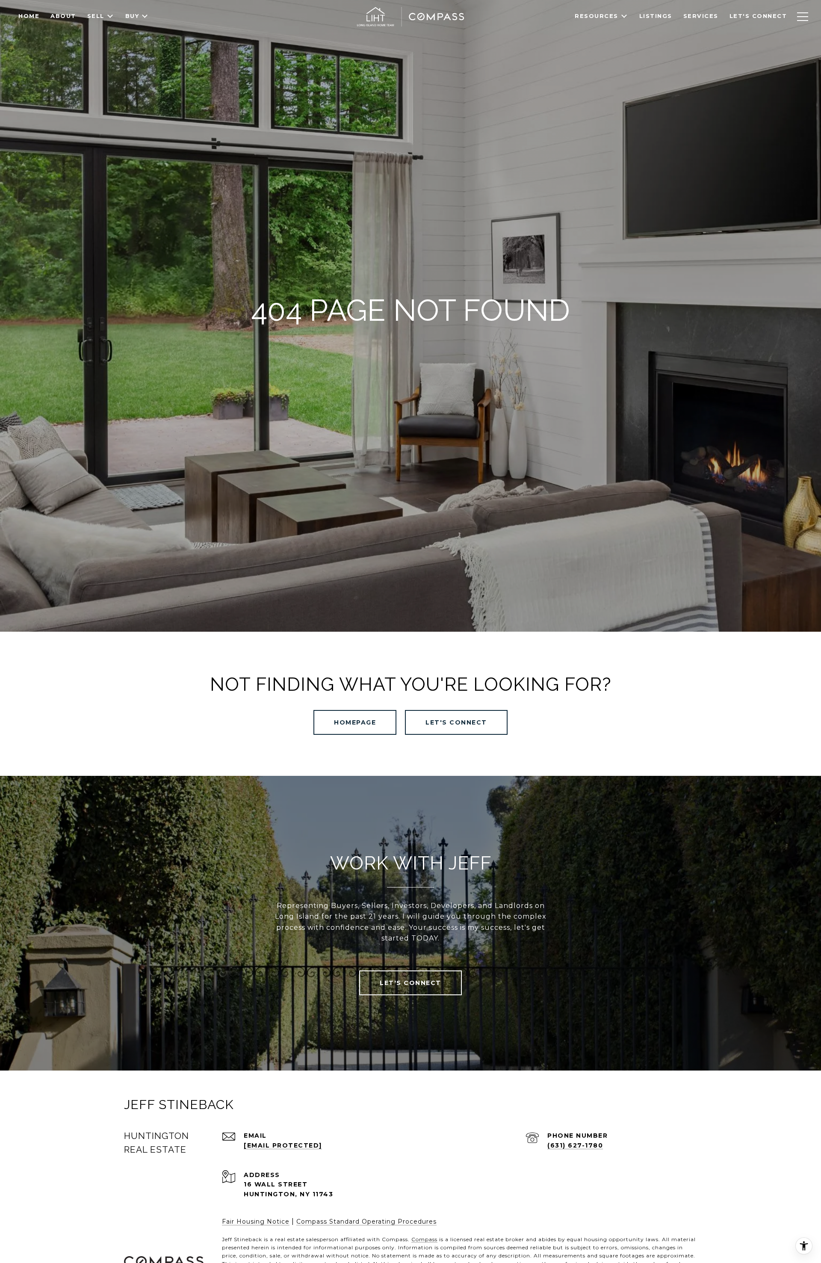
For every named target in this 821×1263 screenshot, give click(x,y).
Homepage (355, 722)
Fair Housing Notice (255, 1221)
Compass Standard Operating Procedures (366, 1221)
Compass (424, 1239)
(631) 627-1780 (575, 1145)
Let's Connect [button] (456, 722)
